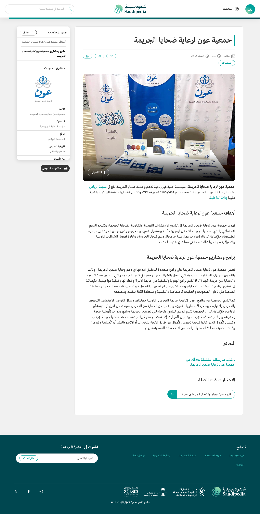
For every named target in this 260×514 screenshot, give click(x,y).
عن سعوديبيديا (236, 455)
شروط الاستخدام (213, 455)
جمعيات (227, 63)
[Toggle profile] (250, 9)
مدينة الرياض (98, 187)
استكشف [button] (228, 9)
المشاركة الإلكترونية (161, 455)
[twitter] (16, 491)
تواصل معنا (139, 455)
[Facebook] (28, 491)
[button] (250, 9)
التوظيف (240, 464)
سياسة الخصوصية (187, 455)
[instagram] (41, 491)
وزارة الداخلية (218, 198)
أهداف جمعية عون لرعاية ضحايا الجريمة (44, 42)
